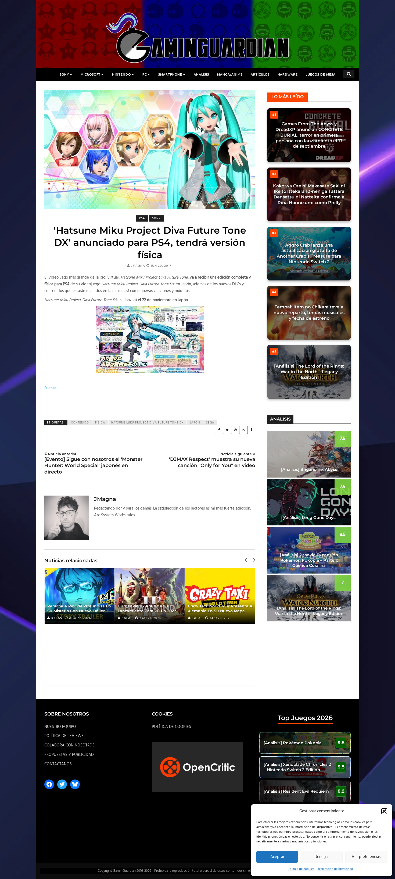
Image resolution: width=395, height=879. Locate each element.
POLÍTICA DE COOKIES (171, 727)
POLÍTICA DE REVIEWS (64, 736)
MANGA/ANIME (230, 74)
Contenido (80, 422)
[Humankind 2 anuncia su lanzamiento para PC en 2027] (150, 596)
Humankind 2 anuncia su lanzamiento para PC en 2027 (147, 608)
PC (144, 74)
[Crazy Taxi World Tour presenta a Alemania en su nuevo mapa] (220, 596)
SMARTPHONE (170, 74)
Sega (210, 422)
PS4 (142, 218)
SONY (64, 74)
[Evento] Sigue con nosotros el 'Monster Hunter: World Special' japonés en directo (93, 463)
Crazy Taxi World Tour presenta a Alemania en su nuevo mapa (220, 608)
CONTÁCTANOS (58, 764)
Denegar (321, 857)
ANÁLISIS (201, 74)
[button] (384, 811)
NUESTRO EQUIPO (60, 727)
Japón (195, 422)
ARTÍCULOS (260, 74)
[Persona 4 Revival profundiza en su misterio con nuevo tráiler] (79, 596)
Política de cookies (301, 869)
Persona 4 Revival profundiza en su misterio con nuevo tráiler (79, 608)
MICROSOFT (90, 74)
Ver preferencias (366, 857)
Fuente (50, 388)
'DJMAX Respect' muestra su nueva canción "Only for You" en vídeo (212, 460)
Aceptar (277, 857)
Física (100, 422)
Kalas (56, 618)
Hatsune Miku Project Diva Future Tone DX (147, 422)
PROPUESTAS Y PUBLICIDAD (69, 755)
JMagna (138, 266)
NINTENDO (121, 74)
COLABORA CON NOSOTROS (69, 745)
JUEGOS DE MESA (321, 74)
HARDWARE (288, 74)
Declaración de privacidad (335, 869)
